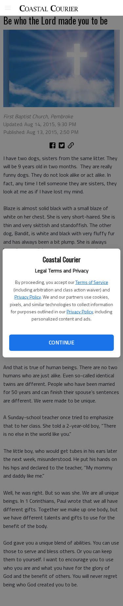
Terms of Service (91, 282)
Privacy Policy (27, 296)
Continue (61, 342)
